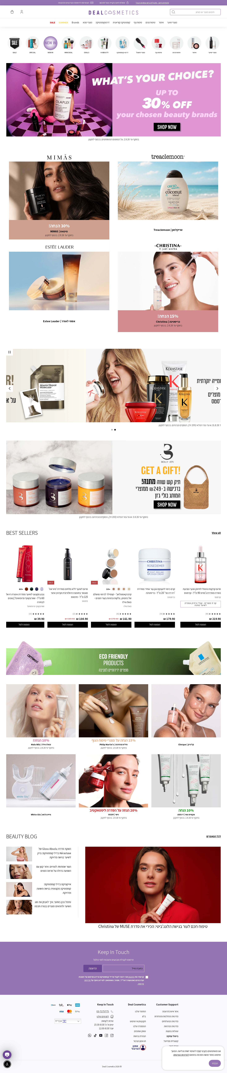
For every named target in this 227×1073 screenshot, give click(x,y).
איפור (161, 22)
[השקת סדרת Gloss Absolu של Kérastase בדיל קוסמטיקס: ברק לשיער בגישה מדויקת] (19, 854)
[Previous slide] (217, 388)
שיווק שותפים (140, 1031)
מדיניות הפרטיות (171, 1026)
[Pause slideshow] (9, 352)
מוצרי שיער (172, 22)
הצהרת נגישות (139, 1036)
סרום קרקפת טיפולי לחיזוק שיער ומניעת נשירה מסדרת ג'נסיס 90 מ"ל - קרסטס (202, 591)
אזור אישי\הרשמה (170, 1011)
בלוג (144, 1016)
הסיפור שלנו (140, 1011)
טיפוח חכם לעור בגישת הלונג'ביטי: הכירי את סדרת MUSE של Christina (153, 926)
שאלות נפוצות (172, 1031)
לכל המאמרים (213, 836)
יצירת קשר (173, 1046)
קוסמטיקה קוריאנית (121, 22)
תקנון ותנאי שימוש (138, 1021)
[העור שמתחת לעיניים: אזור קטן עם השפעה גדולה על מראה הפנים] (19, 871)
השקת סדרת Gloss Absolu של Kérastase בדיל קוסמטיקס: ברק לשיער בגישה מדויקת (54, 853)
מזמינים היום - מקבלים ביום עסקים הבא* (152, 2)
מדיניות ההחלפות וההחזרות (166, 1016)
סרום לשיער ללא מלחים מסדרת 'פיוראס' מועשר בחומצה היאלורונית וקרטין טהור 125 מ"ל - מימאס (68, 593)
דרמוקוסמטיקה (102, 22)
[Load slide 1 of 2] (115, 429)
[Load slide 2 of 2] (112, 429)
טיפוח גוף (138, 22)
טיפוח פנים (150, 22)
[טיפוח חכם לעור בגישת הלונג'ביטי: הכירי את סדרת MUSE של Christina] (153, 885)
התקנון (131, 976)
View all (216, 533)
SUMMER (63, 22)
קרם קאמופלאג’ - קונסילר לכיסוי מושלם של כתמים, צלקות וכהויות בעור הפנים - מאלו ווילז (112, 598)
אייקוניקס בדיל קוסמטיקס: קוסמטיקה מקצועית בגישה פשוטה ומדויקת (54, 888)
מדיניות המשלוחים (170, 1021)
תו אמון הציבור (139, 1041)
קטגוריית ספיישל (171, 1041)
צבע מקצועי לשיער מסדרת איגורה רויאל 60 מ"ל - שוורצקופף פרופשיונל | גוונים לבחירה (25, 598)
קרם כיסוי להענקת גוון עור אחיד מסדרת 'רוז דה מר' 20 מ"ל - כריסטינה (156, 591)
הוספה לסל (200, 624)
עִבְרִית (59, 1021)
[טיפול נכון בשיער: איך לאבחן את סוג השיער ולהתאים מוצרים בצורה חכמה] (19, 907)
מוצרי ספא (87, 22)
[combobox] (195, 12)
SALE (52, 22)
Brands (75, 22)
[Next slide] (9, 388)
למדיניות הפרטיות (181, 1054)
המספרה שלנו (139, 1026)
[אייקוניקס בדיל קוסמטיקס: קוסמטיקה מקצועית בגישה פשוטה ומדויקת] (19, 889)
